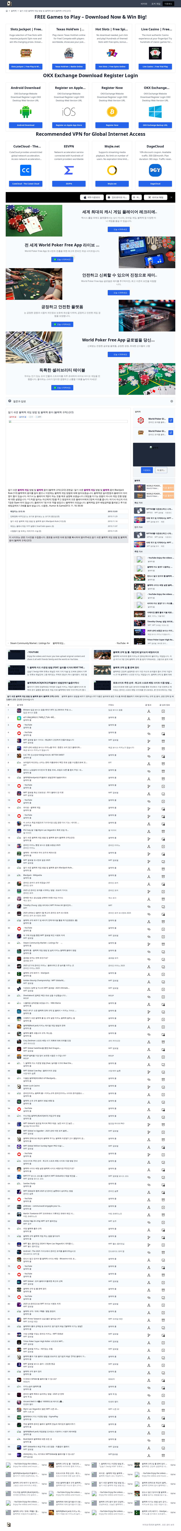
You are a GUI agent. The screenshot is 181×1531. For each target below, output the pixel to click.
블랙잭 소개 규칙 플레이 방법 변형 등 (38, 1100)
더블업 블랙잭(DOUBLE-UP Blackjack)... (40, 1078)
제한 (162, 522)
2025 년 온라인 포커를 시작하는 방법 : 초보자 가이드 (45, 890)
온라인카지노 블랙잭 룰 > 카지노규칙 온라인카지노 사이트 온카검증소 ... (53, 1093)
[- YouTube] (139, 559)
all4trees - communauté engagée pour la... (42, 1206)
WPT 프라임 (156, 625)
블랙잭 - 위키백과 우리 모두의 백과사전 (39, 852)
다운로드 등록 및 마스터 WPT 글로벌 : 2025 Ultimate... (46, 988)
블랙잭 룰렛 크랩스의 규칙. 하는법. (37, 1033)
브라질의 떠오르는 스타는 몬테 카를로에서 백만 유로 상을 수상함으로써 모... (55, 762)
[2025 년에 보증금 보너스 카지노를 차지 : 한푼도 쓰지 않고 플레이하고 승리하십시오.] (139, 632)
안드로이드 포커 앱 (31, 1254)
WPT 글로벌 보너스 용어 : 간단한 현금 (39, 1364)
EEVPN (69, 146)
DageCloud (155, 146)
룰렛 (149, 616)
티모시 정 (165, 625)
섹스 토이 (27, 900)
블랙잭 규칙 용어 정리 (32, 1371)
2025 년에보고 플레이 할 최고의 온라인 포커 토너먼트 (45, 912)
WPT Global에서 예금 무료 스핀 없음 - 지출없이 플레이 (46, 1446)
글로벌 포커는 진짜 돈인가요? (35, 958)
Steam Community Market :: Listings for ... (42, 943)
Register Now (112, 88)
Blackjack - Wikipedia (32, 875)
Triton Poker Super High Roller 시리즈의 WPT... (43, 1341)
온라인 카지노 (29, 848)
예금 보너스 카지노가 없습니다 (159, 634)
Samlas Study (29, 1183)
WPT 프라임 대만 (30, 1321)
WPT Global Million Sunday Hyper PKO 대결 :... (43, 1146)
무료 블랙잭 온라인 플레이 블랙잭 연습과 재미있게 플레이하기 (49, 1424)
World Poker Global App (153, 486)
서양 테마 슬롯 (29, 1073)
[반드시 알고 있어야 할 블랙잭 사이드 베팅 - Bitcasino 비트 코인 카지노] (139, 577)
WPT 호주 (27, 1223)
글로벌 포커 (28, 960)
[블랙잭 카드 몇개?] (139, 568)
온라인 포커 (28, 885)
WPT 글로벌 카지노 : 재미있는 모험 (38, 1349)
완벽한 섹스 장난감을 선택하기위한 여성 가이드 (43, 897)
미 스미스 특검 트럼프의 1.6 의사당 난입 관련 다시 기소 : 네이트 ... (51, 822)
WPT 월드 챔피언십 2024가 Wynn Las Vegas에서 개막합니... (48, 1243)
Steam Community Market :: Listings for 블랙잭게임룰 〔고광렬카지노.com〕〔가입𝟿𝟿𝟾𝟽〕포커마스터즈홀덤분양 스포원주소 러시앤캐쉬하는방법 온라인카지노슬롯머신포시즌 (38, 643)
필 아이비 (27, 833)
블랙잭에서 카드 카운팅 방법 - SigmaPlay (40, 1416)
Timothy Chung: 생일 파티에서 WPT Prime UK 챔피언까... (47, 905)
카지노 (154, 616)
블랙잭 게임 (23, 489)
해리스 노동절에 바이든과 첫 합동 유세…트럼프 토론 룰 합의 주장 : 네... (53, 770)
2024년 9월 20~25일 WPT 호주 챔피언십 (40, 1221)
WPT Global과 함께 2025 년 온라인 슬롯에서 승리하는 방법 (48, 1191)
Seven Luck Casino (31, 1085)
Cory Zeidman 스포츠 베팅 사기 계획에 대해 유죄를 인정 (47, 1040)
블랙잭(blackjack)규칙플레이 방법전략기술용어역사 (44, 777)
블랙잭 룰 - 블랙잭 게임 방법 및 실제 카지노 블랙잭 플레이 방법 (49, 950)
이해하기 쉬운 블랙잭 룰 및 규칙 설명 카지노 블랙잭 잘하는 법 (49, 1018)
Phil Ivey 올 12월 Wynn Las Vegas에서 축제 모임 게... (46, 830)
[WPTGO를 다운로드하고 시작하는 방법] (139, 510)
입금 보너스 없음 (30, 712)
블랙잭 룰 (151, 561)
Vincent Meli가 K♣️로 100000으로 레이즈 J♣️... (43, 1401)
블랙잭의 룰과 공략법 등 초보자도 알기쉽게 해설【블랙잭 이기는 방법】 (53, 1326)
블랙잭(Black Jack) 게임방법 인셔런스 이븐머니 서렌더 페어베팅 (49, 1431)
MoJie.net (112, 146)
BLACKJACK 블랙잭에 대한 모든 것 (37, 1439)
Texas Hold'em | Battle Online (68, 29)
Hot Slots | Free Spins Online (112, 29)
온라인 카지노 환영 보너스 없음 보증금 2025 (41, 845)
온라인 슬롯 (28, 1193)
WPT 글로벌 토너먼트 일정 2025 (36, 860)
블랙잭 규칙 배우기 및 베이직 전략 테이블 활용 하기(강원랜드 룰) (50, 920)
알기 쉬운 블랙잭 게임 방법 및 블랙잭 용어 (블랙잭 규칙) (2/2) (45, 10)
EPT (25, 765)
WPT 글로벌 (159, 513)
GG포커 (26, 1381)
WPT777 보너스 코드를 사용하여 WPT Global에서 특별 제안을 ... (50, 1176)
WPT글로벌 (28, 1457)
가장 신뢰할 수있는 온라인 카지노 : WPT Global (43, 1333)
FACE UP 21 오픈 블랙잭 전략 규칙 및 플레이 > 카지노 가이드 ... (49, 1010)
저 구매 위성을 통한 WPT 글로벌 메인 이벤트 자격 (44, 935)
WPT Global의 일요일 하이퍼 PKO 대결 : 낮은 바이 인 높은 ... (48, 1123)
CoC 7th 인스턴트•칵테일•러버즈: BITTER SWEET (43, 755)
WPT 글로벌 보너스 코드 (33, 1178)
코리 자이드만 (29, 1043)
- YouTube (120, 643)
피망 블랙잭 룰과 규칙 (32, 1228)
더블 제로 (161, 616)
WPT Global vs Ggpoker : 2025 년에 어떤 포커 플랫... (45, 1130)
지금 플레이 (168, 487)
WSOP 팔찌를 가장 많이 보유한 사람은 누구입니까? (44, 1055)
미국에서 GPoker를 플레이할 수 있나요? (40, 1379)
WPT (149, 625)
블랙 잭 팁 (27, 1396)
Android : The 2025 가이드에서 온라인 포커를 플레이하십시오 (49, 1251)
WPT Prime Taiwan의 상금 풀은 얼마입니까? (42, 1318)
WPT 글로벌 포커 (153, 522)
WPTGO (150, 513)
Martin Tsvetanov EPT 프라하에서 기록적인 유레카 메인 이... (48, 1213)
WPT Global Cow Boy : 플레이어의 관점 (39, 1070)
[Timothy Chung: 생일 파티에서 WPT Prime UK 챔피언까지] (139, 623)
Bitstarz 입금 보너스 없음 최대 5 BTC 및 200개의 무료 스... (47, 709)
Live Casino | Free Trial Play (155, 29)
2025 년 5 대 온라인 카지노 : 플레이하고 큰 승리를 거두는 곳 (48, 965)
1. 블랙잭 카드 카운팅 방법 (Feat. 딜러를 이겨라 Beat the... (48, 1063)
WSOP (26, 998)
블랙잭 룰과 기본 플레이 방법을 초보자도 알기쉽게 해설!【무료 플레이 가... (54, 1356)
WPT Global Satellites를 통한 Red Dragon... (42, 1048)
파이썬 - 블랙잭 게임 (31, 807)
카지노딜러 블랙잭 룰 (32, 1386)
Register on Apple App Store (69, 88)
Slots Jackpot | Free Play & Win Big (25, 29)
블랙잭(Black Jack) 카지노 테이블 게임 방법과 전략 (44, 1025)
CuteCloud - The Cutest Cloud (25, 146)
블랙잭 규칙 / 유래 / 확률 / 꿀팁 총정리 (39, 1311)
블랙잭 (14, 10)
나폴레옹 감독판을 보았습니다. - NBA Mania (42, 1003)
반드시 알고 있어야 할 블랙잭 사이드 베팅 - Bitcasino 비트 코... (49, 1258)
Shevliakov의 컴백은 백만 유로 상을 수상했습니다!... (45, 995)
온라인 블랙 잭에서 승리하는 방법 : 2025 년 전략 (43, 1394)
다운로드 (168, 3)
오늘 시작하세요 (118, 230)
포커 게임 (155, 3)
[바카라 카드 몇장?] (139, 605)
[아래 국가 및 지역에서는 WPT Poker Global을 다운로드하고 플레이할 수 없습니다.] (139, 520)
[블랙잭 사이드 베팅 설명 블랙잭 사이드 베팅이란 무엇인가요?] (139, 587)
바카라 (144, 3)
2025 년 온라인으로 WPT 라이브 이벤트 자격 (42, 1303)
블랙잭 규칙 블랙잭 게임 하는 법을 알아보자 (41, 1236)
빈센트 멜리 (28, 1404)
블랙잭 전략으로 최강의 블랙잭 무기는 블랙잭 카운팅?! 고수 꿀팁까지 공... (54, 1138)
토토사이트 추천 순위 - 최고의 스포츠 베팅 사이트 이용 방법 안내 (50, 1161)
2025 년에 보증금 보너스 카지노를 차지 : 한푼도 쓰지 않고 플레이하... (52, 747)
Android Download (26, 88)
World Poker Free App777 (152, 489)
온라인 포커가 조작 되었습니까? (36, 882)
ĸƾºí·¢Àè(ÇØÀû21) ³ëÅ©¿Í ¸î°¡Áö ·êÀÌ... (39, 717)
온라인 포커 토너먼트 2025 (34, 915)
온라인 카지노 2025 (31, 968)
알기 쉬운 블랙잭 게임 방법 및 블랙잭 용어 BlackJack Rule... (48, 867)
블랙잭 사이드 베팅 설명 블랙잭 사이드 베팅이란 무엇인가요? (48, 1168)
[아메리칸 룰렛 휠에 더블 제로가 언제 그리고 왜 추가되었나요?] (139, 614)
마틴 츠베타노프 (30, 1216)
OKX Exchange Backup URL (155, 88)
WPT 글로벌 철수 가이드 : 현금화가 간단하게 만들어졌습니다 (48, 740)
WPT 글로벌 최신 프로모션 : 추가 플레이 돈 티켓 (43, 792)
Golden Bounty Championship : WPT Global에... (44, 980)
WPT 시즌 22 (28, 1411)
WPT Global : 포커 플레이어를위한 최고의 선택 (43, 1281)
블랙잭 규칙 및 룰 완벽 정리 (34, 1288)
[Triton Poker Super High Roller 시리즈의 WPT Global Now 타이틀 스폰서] (139, 641)
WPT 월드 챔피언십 (31, 1246)
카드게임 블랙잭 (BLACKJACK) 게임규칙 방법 (41, 1115)
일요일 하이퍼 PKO (31, 1126)
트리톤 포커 (161, 643)
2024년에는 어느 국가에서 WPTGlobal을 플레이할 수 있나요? (48, 1454)
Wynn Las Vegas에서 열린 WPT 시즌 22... (40, 1409)
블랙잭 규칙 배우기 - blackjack (36, 973)
